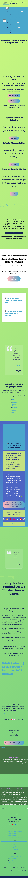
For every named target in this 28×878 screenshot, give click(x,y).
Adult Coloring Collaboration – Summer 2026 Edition (12, 205)
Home (26, 35)
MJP (18, 366)
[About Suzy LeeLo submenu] (18, 22)
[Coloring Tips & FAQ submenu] (19, 27)
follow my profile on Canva (10, 639)
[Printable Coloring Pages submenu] (22, 11)
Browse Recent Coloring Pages (14, 742)
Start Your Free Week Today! (14, 278)
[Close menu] (7, 8)
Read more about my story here (14, 524)
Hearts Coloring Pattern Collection (9, 788)
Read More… (5, 714)
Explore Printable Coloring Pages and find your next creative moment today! (13, 504)
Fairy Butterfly (4, 747)
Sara (18, 562)
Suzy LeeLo (14, 814)
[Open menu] (4, 20)
